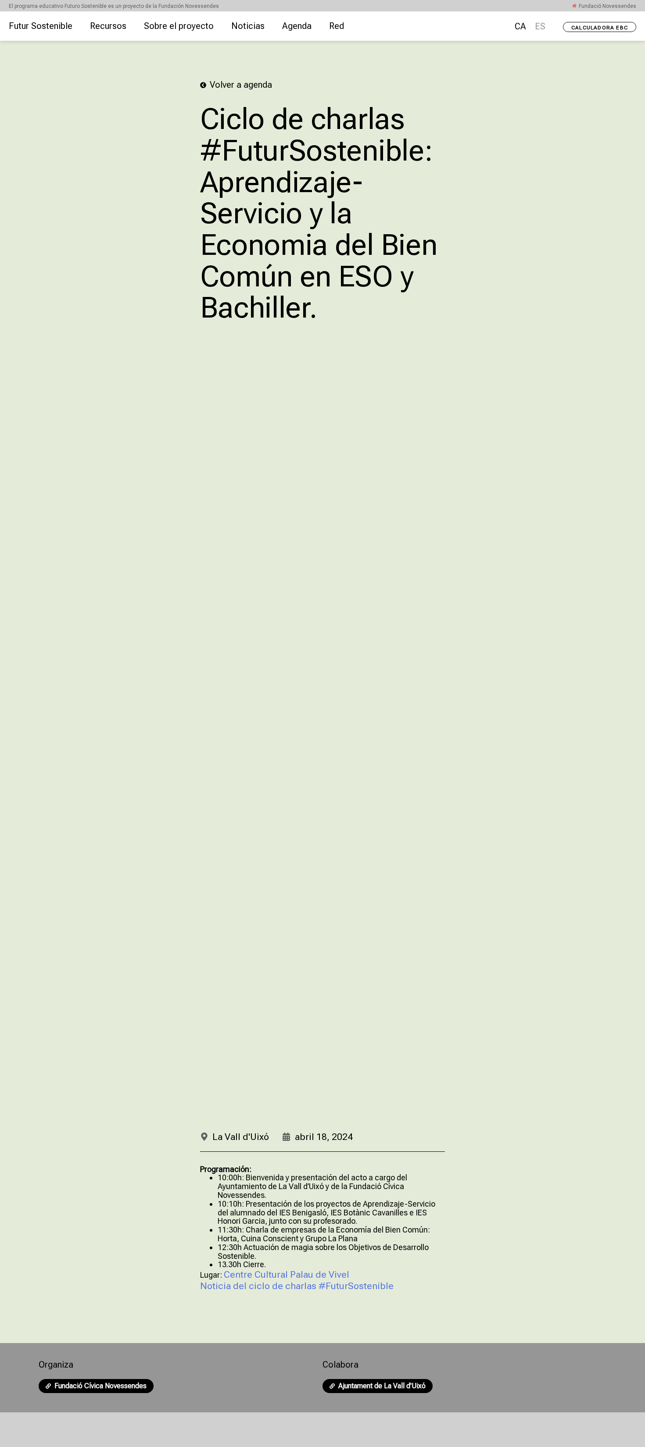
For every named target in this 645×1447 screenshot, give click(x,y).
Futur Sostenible (40, 26)
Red (336, 26)
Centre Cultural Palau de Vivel (286, 1274)
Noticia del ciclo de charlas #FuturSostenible (298, 1285)
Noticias (248, 26)
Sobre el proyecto (179, 26)
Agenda (297, 26)
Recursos (108, 26)
